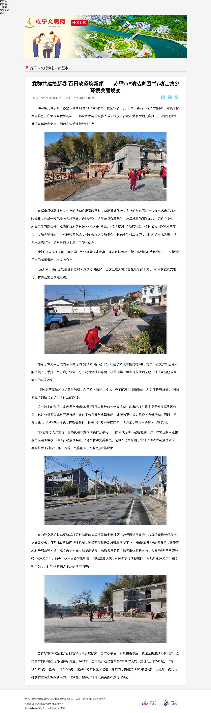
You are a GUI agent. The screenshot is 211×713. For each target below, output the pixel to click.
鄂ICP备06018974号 (35, 708)
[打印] (163, 97)
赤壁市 (63, 68)
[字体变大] (176, 97)
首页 (33, 68)
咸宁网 (61, 708)
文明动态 (47, 68)
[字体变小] (170, 97)
